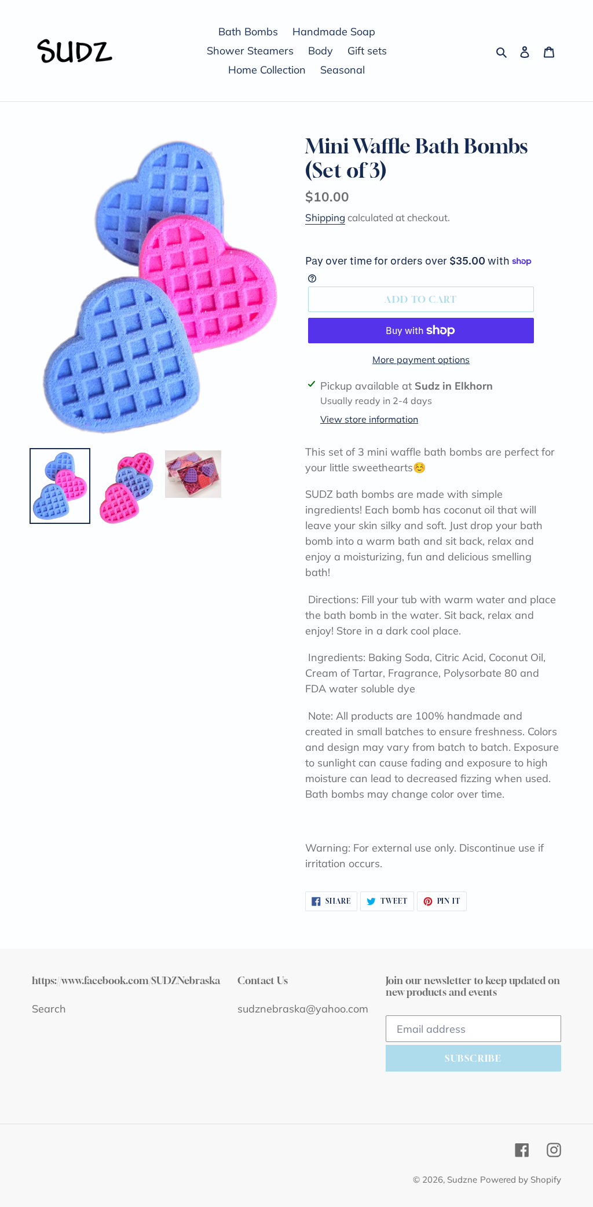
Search (49, 1008)
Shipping (325, 217)
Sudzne (462, 1179)
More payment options (421, 359)
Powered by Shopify (520, 1179)
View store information (369, 419)
